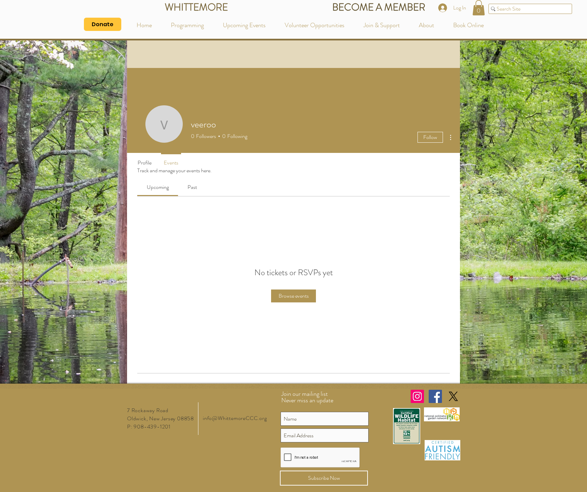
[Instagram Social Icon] (417, 396)
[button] (478, 7)
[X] (453, 396)
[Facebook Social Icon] (435, 396)
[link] (158, 187)
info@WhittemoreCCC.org (235, 418)
